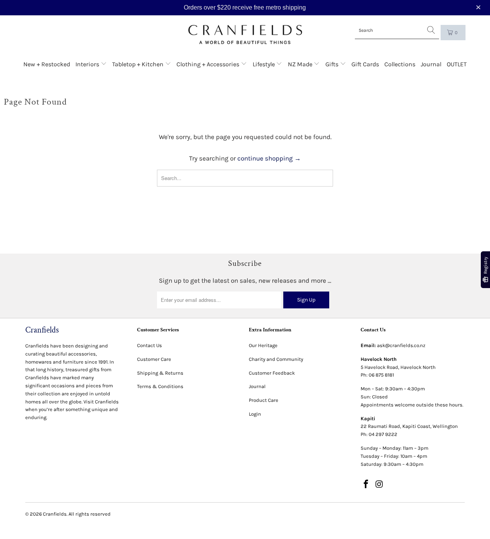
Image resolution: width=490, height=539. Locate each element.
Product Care (263, 400)
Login (255, 414)
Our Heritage (263, 345)
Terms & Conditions (160, 386)
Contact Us (149, 345)
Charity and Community (276, 359)
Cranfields (55, 514)
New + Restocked (46, 64)
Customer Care (154, 359)
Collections (399, 64)
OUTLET (457, 64)
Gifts (332, 64)
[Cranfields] (245, 34)
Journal (431, 64)
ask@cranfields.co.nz (401, 345)
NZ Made (301, 64)
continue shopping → (269, 158)
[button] (479, 7)
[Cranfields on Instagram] (379, 485)
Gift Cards (365, 64)
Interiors (88, 64)
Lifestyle (264, 64)
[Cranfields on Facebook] (366, 485)
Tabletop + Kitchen (138, 64)
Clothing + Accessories (208, 64)
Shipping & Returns (160, 373)
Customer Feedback (272, 373)
